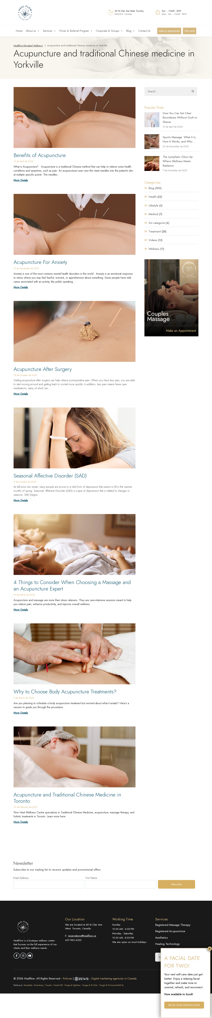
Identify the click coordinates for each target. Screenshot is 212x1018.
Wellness (154, 249)
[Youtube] (30, 956)
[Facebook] (17, 956)
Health (153, 197)
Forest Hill (58, 985)
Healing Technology (167, 944)
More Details (21, 180)
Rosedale (28, 985)
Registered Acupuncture (170, 931)
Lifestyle (153, 205)
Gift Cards (190, 31)
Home (19, 31)
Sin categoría (157, 223)
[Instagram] (23, 956)
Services (47, 31)
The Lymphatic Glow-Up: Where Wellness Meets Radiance (178, 161)
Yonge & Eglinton (72, 985)
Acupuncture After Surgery (43, 369)
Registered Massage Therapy (172, 925)
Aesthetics (161, 937)
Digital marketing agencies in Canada (113, 978)
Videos (153, 240)
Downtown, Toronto (43, 985)
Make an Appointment (169, 31)
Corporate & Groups (107, 31)
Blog (128, 31)
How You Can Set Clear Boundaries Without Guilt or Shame (180, 117)
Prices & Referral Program (74, 31)
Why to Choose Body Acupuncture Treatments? (65, 691)
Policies (68, 978)
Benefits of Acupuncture (40, 155)
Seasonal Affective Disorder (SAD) (50, 475)
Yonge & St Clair (90, 985)
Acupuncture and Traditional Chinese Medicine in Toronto (67, 798)
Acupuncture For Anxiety (40, 262)
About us (31, 31)
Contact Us (144, 31)
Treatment (155, 231)
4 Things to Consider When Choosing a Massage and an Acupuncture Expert (72, 585)
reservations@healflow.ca (82, 936)
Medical (153, 214)
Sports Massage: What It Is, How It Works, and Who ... (179, 139)
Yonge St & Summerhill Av (111, 985)
